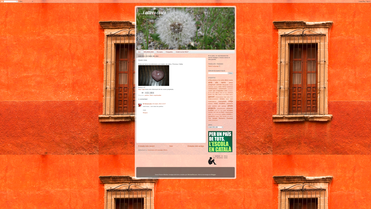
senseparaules (217, 114)
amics (231, 82)
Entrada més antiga (196, 146)
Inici (139, 52)
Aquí (139, 89)
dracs (226, 92)
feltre (213, 94)
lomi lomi (229, 99)
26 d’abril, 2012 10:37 (159, 104)
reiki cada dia (217, 112)
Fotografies (169, 52)
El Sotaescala (147, 104)
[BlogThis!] (148, 93)
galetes (231, 94)
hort (225, 97)
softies (224, 114)
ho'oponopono (219, 97)
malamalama (212, 101)
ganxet (211, 96)
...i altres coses (152, 12)
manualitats (222, 101)
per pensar (222, 106)
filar (216, 94)
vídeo (210, 120)
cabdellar (210, 87)
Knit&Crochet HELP (182, 52)
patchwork (230, 103)
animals (219, 84)
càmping (216, 86)
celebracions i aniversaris (217, 88)
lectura (222, 99)
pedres (147, 95)
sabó (209, 114)
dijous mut (219, 92)
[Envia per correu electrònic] (146, 93)
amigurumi (211, 84)
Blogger (213, 174)
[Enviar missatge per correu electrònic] (142, 92)
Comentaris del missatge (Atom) (157, 150)
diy (223, 92)
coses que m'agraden (215, 90)
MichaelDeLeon (192, 174)
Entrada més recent (146, 146)
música (210, 103)
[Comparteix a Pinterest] (153, 93)
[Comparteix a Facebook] (151, 93)
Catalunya (230, 87)
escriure (230, 92)
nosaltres (222, 103)
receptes (230, 110)
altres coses (229, 80)
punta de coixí (218, 110)
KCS (231, 97)
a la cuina (220, 80)
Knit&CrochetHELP (213, 99)
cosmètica (230, 90)
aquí (143, 89)
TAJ (221, 116)
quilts (224, 110)
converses (230, 88)
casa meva (222, 87)
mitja (230, 101)
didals (213, 92)
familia (210, 94)
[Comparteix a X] (149, 93)
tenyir (231, 116)
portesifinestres (221, 108)
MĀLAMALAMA (149, 52)
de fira (210, 92)
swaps (217, 116)
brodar (231, 84)
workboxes (215, 120)
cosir (225, 90)
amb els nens (217, 82)
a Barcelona (212, 80)
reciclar (210, 112)
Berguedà (225, 84)
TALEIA (224, 116)
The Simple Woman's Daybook (220, 118)
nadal (216, 103)
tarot (228, 116)
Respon (145, 112)
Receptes (160, 52)
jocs (228, 97)
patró (209, 106)
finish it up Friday (224, 94)
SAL (213, 114)
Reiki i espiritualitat (155, 95)
